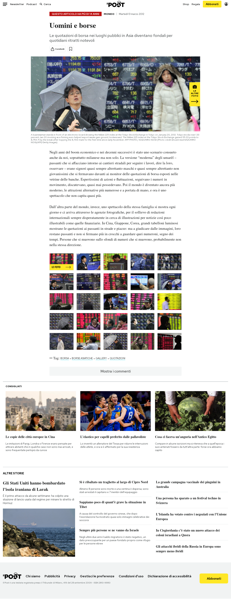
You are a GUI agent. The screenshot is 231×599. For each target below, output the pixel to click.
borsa (64, 358)
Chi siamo (33, 576)
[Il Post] (115, 4)
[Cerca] (41, 4)
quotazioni (117, 358)
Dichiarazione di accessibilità (169, 576)
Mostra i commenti (116, 371)
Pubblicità (52, 576)
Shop (186, 4)
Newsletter (17, 4)
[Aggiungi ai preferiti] (71, 49)
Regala (196, 4)
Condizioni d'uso (131, 576)
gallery (101, 358)
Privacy (70, 576)
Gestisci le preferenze (97, 576)
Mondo (109, 14)
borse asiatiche (82, 358)
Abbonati (212, 4)
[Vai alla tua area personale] (226, 4)
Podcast (32, 4)
